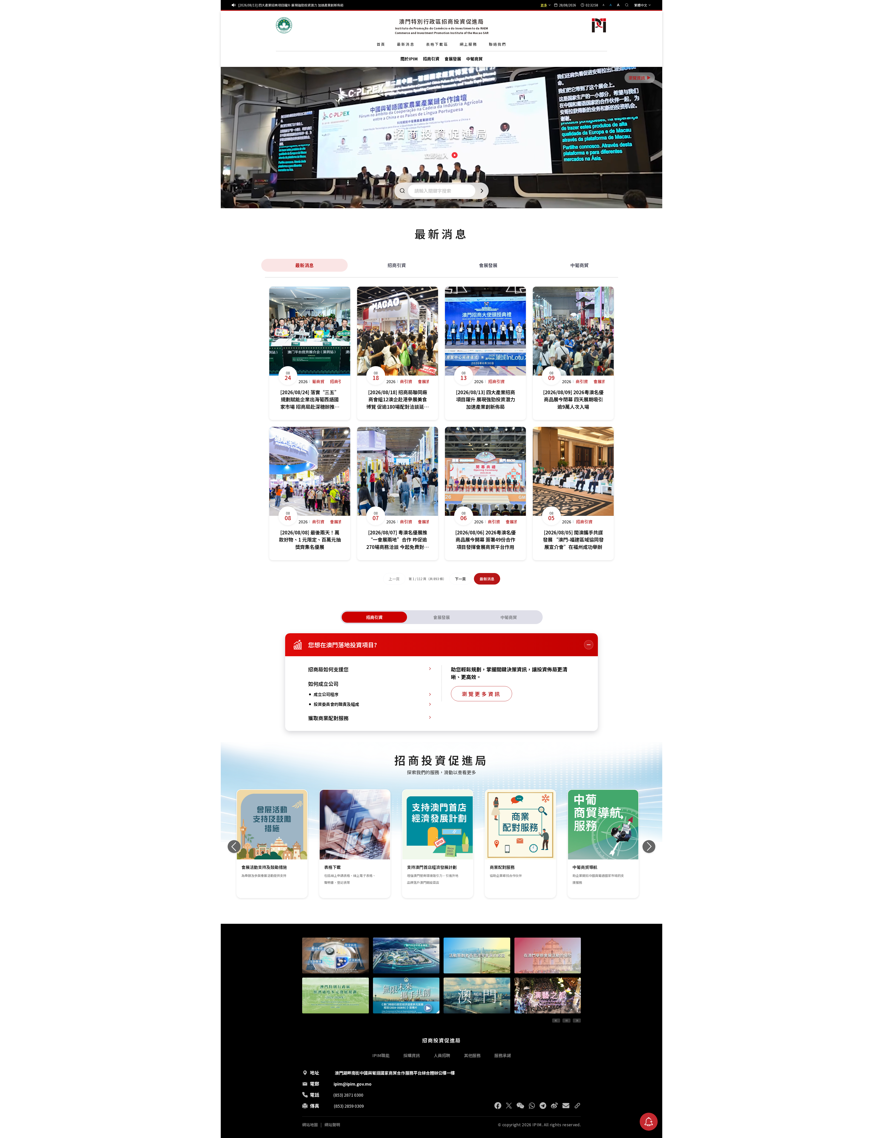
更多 (544, 5)
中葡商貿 (579, 265)
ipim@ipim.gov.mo (353, 1084)
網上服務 (468, 44)
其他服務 (472, 1055)
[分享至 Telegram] (542, 1105)
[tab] (374, 617)
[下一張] (648, 846)
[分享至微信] (520, 1105)
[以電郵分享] (565, 1105)
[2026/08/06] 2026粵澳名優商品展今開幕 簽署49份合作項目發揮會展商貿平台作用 (297, 5)
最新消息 (406, 44)
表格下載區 (437, 44)
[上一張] (234, 846)
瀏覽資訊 (639, 78)
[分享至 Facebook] (497, 1105)
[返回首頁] (284, 25)
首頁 (381, 44)
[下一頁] (577, 1020)
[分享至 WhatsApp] (531, 1105)
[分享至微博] (554, 1105)
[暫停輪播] (566, 1020)
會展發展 (488, 265)
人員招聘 (442, 1055)
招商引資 (396, 265)
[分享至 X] (509, 1105)
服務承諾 (502, 1055)
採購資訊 (411, 1055)
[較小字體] (605, 5)
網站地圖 (310, 1124)
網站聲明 (332, 1124)
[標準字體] (611, 5)
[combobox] (443, 190)
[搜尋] (627, 5)
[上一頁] (556, 1020)
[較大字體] (616, 5)
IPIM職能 (381, 1055)
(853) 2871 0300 (348, 1095)
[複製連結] (577, 1105)
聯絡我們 (498, 44)
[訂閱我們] (649, 1122)
